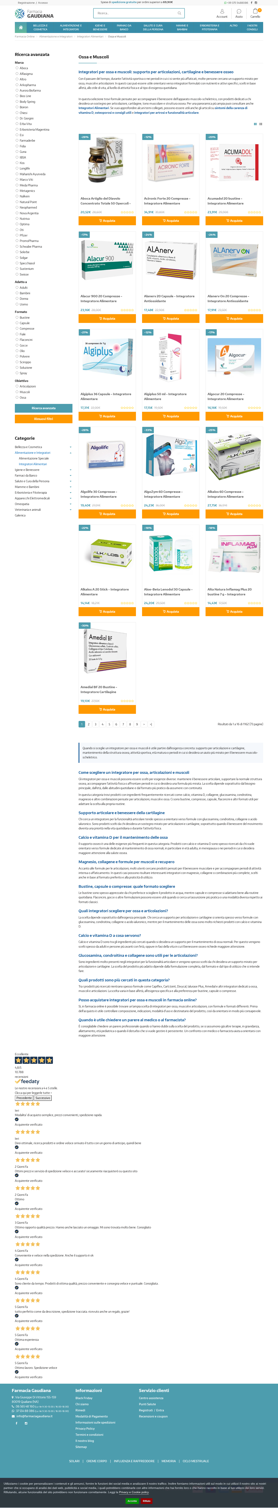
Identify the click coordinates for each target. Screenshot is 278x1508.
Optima (24, 224)
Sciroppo (25, 362)
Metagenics (27, 190)
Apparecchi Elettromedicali (32, 498)
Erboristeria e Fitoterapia (31, 492)
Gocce (24, 345)
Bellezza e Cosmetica (28, 447)
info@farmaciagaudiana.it (34, 1416)
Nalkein (25, 196)
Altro (23, 79)
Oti (22, 230)
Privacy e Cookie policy (134, 1492)
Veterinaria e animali (28, 509)
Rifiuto (146, 1501)
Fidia (23, 146)
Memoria (169, 1461)
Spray (23, 373)
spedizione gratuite (124, 2)
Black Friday (84, 1398)
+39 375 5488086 (237, 2)
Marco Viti (26, 179)
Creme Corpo (96, 1461)
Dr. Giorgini (26, 118)
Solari (74, 1461)
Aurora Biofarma (30, 90)
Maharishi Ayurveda (32, 174)
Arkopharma (28, 85)
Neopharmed (28, 207)
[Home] (21, 27)
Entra (160, 1410)
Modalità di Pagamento (92, 1416)
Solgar (24, 257)
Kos (22, 163)
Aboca (24, 68)
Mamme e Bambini (27, 487)
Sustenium (27, 268)
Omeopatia (22, 504)
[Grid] (255, 124)
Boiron (24, 107)
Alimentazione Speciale (34, 458)
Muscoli (25, 392)
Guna (23, 151)
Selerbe (25, 252)
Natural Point (28, 202)
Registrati (146, 1410)
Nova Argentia (29, 213)
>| (151, 724)
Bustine (25, 317)
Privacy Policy (85, 1428)
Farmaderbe (27, 140)
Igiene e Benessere (27, 469)
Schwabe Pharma (31, 246)
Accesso (43, 2)
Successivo (43, 1098)
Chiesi (23, 113)
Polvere (25, 356)
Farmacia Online (25, 36)
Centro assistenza (151, 1398)
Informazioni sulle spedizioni (95, 1422)
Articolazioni (28, 386)
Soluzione (26, 367)
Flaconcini (26, 339)
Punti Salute (147, 1404)
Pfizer (23, 235)
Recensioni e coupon (153, 1416)
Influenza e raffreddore (134, 1461)
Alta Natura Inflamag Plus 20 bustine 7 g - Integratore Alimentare (230, 594)
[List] (260, 124)
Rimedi (80, 1410)
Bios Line (25, 96)
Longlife (25, 168)
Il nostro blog (85, 1440)
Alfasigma (26, 73)
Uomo (24, 304)
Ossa (23, 397)
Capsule (25, 323)
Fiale (23, 334)
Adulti (23, 287)
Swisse (24, 274)
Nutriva (25, 218)
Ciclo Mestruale (196, 1461)
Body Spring (27, 101)
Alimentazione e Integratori (55, 36)
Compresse (27, 328)
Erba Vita (26, 124)
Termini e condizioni (89, 1434)
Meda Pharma (29, 185)
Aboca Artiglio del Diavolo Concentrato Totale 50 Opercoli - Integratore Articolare (106, 203)
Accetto (132, 1501)
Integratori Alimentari (90, 36)
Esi (22, 135)
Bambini (25, 293)
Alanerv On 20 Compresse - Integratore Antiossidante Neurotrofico (228, 301)
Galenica (20, 515)
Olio (22, 351)
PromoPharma (29, 241)
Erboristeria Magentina (34, 129)
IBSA (23, 157)
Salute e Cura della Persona (32, 481)
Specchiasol (27, 263)
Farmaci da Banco (26, 475)
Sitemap (81, 1447)
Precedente (24, 1098)
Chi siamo (82, 1404)
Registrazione (26, 2)
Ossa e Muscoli (117, 36)
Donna (24, 298)
